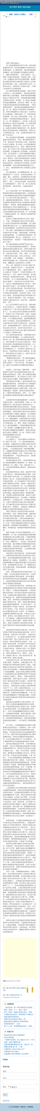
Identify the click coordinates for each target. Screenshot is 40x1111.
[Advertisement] (20, 40)
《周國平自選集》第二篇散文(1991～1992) (19, 1040)
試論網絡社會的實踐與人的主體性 (16, 1054)
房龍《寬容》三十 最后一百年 (15, 1010)
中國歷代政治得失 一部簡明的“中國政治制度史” (21, 1014)
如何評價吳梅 (9, 1037)
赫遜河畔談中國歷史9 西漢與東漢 (16, 1021)
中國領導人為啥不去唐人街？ (14, 1049)
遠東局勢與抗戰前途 (11, 1017)
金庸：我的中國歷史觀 (12, 1042)
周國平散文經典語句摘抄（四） (15, 1019)
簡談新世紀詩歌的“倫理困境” (14, 1035)
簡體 (31, 14)
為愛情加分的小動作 (11, 1051)
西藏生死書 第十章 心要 (13, 1047)
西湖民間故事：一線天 (12, 1024)
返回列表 (6, 1101)
